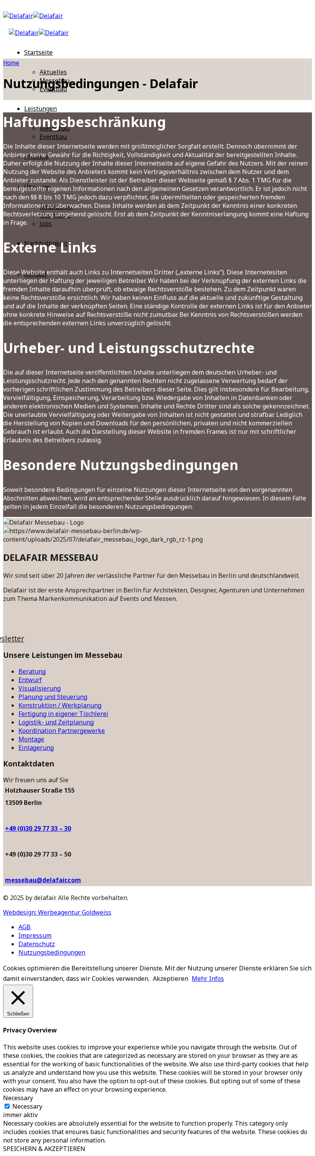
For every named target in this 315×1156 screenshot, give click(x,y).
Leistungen (40, 108)
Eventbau (53, 136)
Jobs (46, 223)
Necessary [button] (18, 1098)
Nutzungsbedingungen (51, 952)
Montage (31, 739)
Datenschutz (36, 944)
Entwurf (30, 680)
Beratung (32, 671)
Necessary (27, 1106)
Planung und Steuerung (52, 697)
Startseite (38, 52)
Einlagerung (36, 747)
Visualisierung (39, 688)
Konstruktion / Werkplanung (59, 705)
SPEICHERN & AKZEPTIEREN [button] (44, 1148)
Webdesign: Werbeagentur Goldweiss (57, 912)
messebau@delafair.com (43, 880)
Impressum (34, 935)
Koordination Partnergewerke (61, 730)
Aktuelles (53, 72)
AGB (24, 927)
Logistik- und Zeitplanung (56, 722)
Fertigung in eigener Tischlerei (63, 713)
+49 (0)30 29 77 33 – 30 (38, 828)
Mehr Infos (208, 978)
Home (11, 63)
